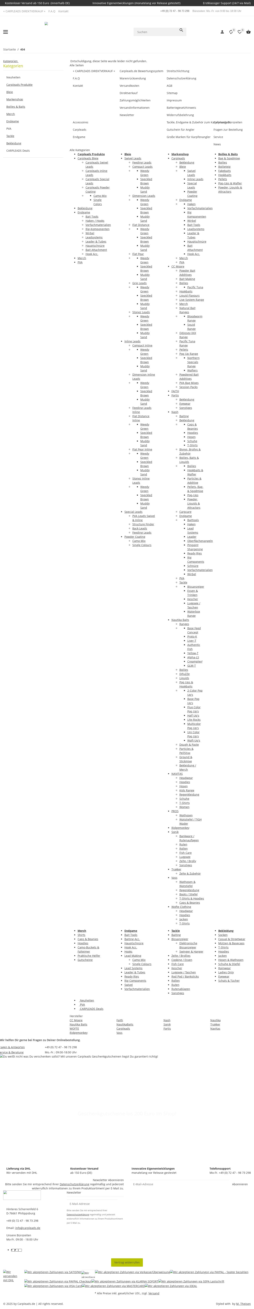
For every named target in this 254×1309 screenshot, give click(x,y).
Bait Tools (92, 216)
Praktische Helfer (89, 956)
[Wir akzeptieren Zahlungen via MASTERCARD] (113, 1285)
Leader (191, 537)
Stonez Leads (141, 312)
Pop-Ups (192, 495)
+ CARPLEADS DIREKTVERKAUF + (24, 11)
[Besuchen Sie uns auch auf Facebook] (13, 1250)
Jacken (183, 919)
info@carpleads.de (27, 1228)
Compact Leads (142, 167)
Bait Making (187, 279)
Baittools (193, 520)
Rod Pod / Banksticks (185, 976)
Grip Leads (139, 283)
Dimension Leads (143, 196)
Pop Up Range (188, 354)
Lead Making (132, 956)
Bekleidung (85, 208)
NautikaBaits (124, 1024)
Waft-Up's (193, 740)
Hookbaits (185, 291)
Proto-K (192, 636)
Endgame (84, 212)
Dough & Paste (189, 744)
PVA (80, 262)
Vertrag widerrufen (127, 1262)
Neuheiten (86, 1000)
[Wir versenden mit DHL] (10, 1279)
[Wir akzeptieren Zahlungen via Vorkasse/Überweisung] (132, 1274)
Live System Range (191, 300)
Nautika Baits (180, 620)
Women (184, 807)
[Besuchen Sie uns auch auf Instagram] (20, 1250)
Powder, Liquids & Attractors (193, 503)
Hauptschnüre (95, 246)
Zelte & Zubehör (190, 873)
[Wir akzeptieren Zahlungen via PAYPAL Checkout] (57, 1281)
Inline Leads (132, 341)
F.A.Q (51, 11)
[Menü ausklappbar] (5, 32)
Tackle (183, 582)
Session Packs (188, 387)
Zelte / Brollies (180, 956)
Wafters (192, 370)
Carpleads (178, 158)
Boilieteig (224, 167)
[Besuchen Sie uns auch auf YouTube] (16, 1250)
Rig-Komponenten (98, 229)
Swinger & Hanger (191, 951)
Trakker (176, 869)
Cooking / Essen (181, 960)
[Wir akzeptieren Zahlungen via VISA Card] (53, 1285)
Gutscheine (85, 960)
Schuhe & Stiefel (229, 964)
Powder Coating (134, 537)
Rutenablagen (180, 989)
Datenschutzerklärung (74, 1184)
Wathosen (186, 815)
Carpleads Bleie (88, 158)
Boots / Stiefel (188, 894)
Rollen (183, 848)
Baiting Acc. (132, 939)
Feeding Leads (141, 162)
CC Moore (177, 266)
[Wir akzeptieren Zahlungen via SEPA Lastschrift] (191, 1281)
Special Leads (133, 512)
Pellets (183, 349)
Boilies (183, 283)
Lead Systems (133, 968)
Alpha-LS (193, 657)
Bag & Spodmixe (229, 158)
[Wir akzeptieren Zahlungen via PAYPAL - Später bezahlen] (209, 1274)
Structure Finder (143, 524)
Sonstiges (185, 408)
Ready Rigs (194, 553)
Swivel (128, 985)
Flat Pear (138, 254)
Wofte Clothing (181, 907)
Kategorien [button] (10, 61)
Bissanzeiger (195, 586)
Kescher (192, 599)
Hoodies (192, 433)
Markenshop (14, 99)
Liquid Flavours (189, 295)
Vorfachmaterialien (98, 225)
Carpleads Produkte (19, 85)
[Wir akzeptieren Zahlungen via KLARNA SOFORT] (124, 1281)
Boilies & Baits (15, 107)
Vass (174, 878)
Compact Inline (142, 345)
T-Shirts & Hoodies (191, 898)
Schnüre (192, 566)
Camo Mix (100, 196)
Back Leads (139, 528)
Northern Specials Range (193, 362)
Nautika (215, 1020)
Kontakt (63, 11)
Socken (223, 935)
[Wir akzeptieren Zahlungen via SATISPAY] (52, 1274)
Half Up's (193, 715)
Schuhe (192, 441)
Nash (174, 412)
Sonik (175, 832)
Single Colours (141, 545)
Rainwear (224, 968)
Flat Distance (140, 225)
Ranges (184, 624)
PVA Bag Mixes (189, 383)
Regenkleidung (189, 794)
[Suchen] (181, 30)
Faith (119, 1020)
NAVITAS (177, 774)
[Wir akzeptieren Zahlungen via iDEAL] (171, 1285)
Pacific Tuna (195, 287)
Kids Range (186, 790)
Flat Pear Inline (142, 449)
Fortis (175, 395)
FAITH (175, 391)
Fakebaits (224, 171)
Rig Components (135, 980)
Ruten (183, 844)
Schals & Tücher (229, 980)
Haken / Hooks (95, 221)
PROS (175, 811)
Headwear (186, 778)
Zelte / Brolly (187, 861)
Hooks (128, 951)
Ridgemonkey (180, 828)
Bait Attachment (96, 250)
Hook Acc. (92, 254)
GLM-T (191, 665)
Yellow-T (192, 653)
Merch (82, 258)
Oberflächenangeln (200, 541)
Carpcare (185, 512)
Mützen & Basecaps (231, 943)
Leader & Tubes (96, 241)
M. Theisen (243, 1304)
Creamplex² (195, 661)
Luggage (184, 857)
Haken (191, 204)
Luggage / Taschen (183, 972)
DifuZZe (184, 674)
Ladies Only (226, 972)
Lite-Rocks (194, 720)
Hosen (191, 437)
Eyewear (184, 404)
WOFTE (74, 1028)
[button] (229, 32)
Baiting (184, 416)
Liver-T (191, 641)
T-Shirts (192, 445)
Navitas (215, 1028)
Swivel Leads (132, 158)
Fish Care (185, 853)
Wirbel (90, 233)
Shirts (81, 935)
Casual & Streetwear (231, 939)
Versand (153, 1293)
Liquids (184, 678)
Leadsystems (94, 237)
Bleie (182, 167)
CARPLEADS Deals (91, 1009)
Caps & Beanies (189, 902)
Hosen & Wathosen (230, 960)
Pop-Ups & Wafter (230, 183)
